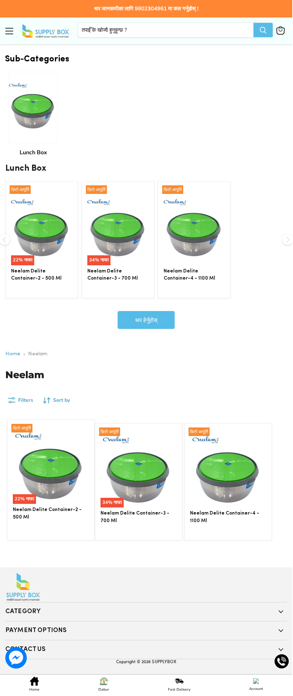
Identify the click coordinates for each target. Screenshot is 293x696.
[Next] (287, 239)
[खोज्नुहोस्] (263, 30)
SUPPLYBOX (164, 661)
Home (12, 354)
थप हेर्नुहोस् (146, 320)
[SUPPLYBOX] (146, 587)
